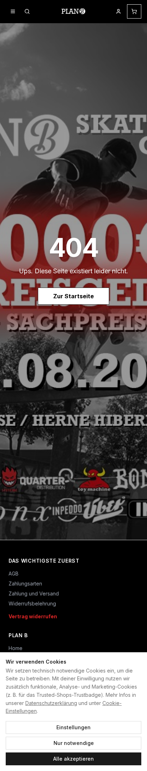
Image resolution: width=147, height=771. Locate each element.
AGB (14, 573)
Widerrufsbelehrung (32, 603)
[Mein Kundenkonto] (118, 11)
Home (15, 648)
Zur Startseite (73, 296)
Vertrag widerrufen (33, 616)
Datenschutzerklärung (51, 703)
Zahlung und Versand (34, 593)
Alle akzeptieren (73, 759)
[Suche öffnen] (27, 11)
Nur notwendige (74, 743)
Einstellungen (73, 727)
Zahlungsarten (25, 583)
